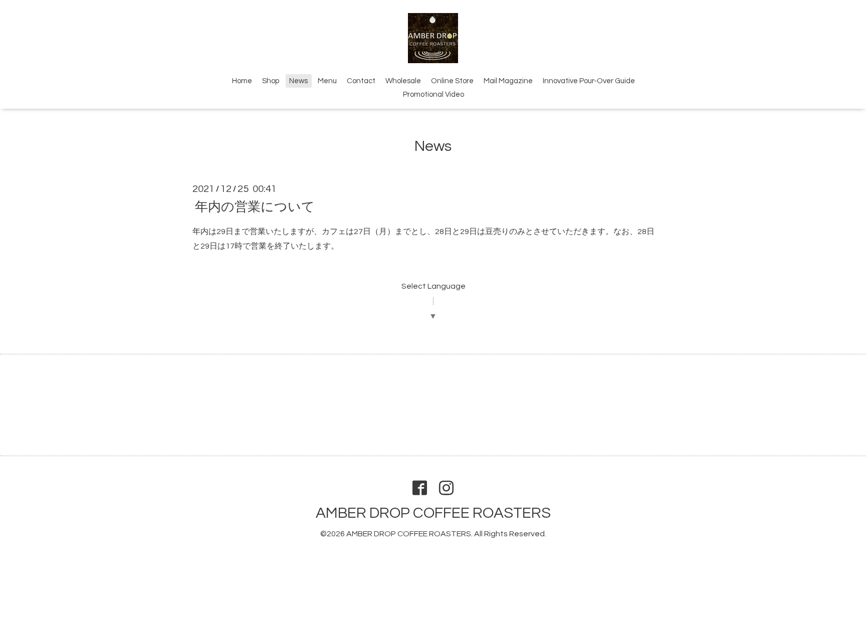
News (298, 81)
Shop (270, 81)
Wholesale (403, 81)
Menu (327, 81)
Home (242, 81)
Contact (361, 81)
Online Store (452, 81)
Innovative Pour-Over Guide (589, 81)
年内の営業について (255, 206)
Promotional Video (433, 94)
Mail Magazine (508, 81)
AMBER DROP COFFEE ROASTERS (433, 513)
